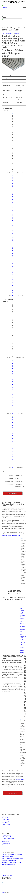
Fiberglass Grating (12, 32)
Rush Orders (5, 822)
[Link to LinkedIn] (20, 894)
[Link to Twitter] (22, 894)
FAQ (3, 816)
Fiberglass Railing (6, 843)
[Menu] (24, 8)
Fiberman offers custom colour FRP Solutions (13, 858)
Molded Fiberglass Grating (7, 836)
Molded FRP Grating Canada (9, 860)
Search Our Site (5, 817)
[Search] (20, 8)
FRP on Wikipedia (6, 824)
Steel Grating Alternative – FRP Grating (11, 862)
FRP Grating (18, 32)
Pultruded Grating (8, 33)
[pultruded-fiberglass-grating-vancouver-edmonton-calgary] (12, 22)
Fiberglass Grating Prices (7, 835)
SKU (12, 33)
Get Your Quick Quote (7, 875)
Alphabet (3, 892)
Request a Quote (16, 535)
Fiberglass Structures (6, 844)
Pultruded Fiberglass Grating (8, 838)
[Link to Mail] (25, 894)
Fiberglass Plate (5, 841)
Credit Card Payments (7, 821)
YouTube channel (5, 825)
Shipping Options (5, 819)
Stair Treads (4, 840)
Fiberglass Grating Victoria (8, 864)
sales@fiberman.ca (10, 1)
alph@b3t (17, 33)
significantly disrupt (20, 779)
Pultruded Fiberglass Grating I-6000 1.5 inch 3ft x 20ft (13, 29)
